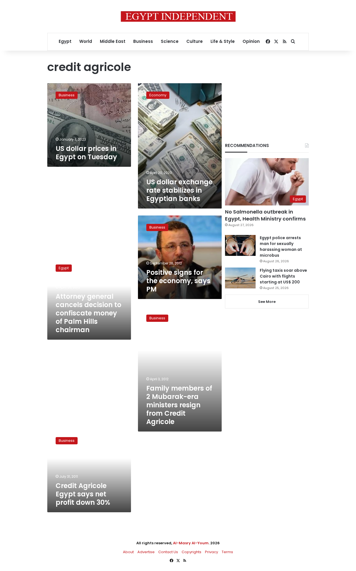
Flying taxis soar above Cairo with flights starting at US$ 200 (283, 276)
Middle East (112, 41)
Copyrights (191, 552)
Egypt (65, 41)
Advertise (146, 552)
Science (170, 41)
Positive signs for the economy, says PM (178, 281)
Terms (227, 552)
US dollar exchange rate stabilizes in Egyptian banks (179, 190)
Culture (194, 41)
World (85, 41)
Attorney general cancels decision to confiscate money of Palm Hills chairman (88, 313)
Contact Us (168, 552)
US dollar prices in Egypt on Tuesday (86, 152)
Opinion (251, 41)
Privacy (211, 552)
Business (143, 41)
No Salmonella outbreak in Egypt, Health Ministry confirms (265, 215)
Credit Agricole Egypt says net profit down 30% (83, 494)
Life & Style (223, 41)
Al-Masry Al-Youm (191, 543)
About (128, 552)
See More (267, 301)
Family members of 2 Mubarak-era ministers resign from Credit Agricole (179, 405)
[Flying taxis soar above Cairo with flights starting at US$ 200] (240, 278)
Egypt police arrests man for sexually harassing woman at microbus (281, 246)
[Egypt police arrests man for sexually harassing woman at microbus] (240, 245)
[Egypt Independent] (178, 16)
